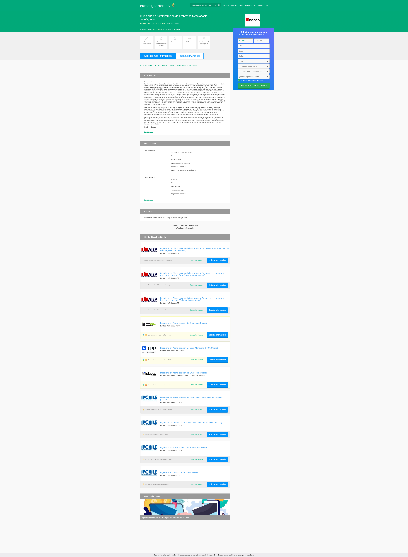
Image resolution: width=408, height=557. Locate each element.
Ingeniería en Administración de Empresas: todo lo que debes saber (165, 518)
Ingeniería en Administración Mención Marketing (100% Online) (189, 348)
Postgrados (233, 5)
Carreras (226, 5)
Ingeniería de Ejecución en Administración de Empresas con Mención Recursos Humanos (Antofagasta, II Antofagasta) (192, 274)
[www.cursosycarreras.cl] (158, 5)
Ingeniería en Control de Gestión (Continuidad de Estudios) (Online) (191, 422)
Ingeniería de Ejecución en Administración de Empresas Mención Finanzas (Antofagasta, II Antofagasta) (194, 249)
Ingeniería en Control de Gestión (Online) (179, 472)
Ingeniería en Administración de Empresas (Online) (183, 323)
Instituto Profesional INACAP (152, 24)
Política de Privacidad (255, 80)
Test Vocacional (258, 5)
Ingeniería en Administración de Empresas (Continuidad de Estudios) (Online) (191, 398)
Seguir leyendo (148, 132)
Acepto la (252, 80)
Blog (266, 5)
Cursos (241, 5)
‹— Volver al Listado (146, 29)
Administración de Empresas (164, 65)
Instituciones (248, 5)
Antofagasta (193, 65)
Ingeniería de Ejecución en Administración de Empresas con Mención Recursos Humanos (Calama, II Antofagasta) (192, 299)
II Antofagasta (181, 65)
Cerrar (252, 555)
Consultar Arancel (196, 335)
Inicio (142, 65)
